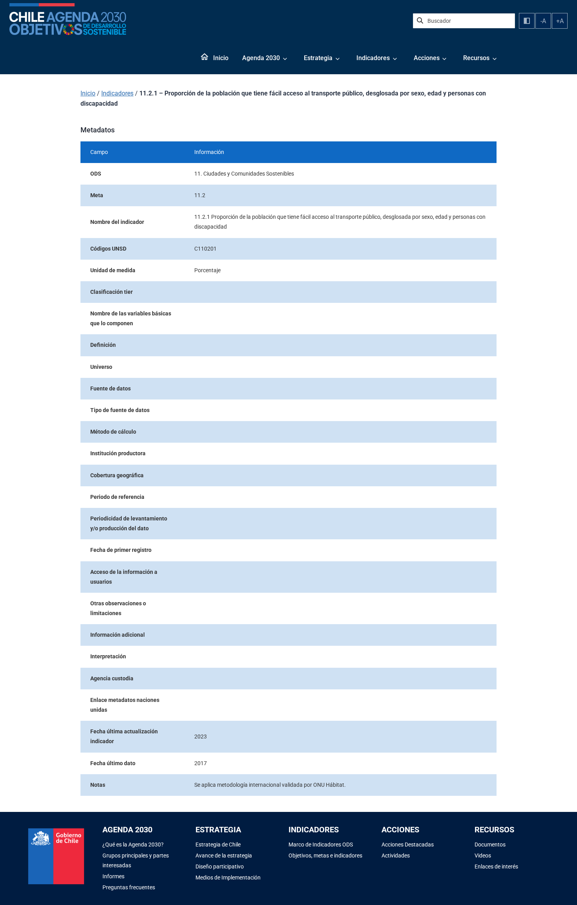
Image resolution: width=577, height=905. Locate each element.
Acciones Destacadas (408, 844)
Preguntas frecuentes (128, 887)
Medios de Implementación (228, 877)
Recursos (476, 58)
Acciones (427, 58)
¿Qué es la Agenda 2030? (133, 844)
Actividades (396, 855)
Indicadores (373, 58)
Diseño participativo (219, 866)
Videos (483, 855)
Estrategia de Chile (218, 844)
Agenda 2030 (261, 58)
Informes (113, 876)
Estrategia (318, 58)
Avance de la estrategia (223, 855)
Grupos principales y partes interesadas (135, 860)
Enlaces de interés (496, 866)
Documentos (490, 844)
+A (560, 21)
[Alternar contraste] (527, 21)
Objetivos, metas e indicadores (325, 855)
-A (543, 21)
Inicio (220, 58)
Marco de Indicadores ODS (320, 844)
